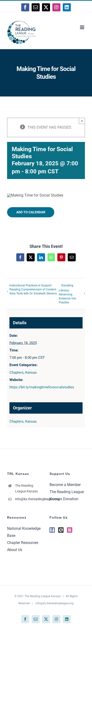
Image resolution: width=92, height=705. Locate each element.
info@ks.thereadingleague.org (28, 499)
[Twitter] (60, 530)
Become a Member (65, 484)
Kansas (31, 372)
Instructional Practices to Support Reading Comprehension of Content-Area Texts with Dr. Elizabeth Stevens (33, 289)
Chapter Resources (22, 542)
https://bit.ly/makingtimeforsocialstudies (41, 387)
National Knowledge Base (24, 532)
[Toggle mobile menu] (82, 27)
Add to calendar (30, 212)
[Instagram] (69, 530)
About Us (14, 549)
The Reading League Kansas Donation (67, 495)
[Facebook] (52, 530)
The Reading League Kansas (43, 596)
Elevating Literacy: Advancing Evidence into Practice (67, 293)
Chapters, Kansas (23, 421)
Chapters (16, 372)
